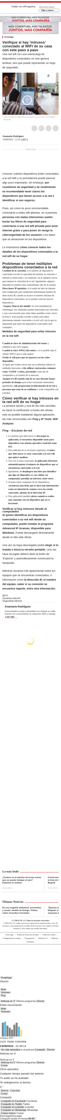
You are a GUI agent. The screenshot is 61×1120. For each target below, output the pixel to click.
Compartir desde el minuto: (17, 1118)
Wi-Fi (5, 595)
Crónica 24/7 (6, 1038)
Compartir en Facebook (13, 1101)
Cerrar (4, 1065)
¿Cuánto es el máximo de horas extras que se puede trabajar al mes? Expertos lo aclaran (21, 880)
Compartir (40, 1049)
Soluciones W (43, 938)
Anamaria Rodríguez (13, 136)
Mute (3, 989)
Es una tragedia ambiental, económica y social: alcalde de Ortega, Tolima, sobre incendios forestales (21, 910)
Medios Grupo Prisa (30, 958)
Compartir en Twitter (11, 1104)
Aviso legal (9, 935)
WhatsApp (56, 128)
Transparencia (29, 938)
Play (3, 995)
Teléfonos (54, 938)
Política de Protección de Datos (28, 935)
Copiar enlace (8, 1113)
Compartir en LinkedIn (12, 1107)
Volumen (5, 992)
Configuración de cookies (12, 938)
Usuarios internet (11, 598)
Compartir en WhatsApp (13, 1110)
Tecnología (9, 37)
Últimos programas (26, 1001)
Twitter (41, 128)
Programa (30, 6)
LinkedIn (49, 128)
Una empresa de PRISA (30, 951)
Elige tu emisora (47, 10)
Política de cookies (49, 935)
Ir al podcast (27, 1049)
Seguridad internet (12, 601)
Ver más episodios (10, 1049)
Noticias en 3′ (8, 1001)
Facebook (34, 128)
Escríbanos (30, 942)
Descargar (5, 1116)
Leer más (10, 617)
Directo (40, 1001)
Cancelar (15, 1090)
